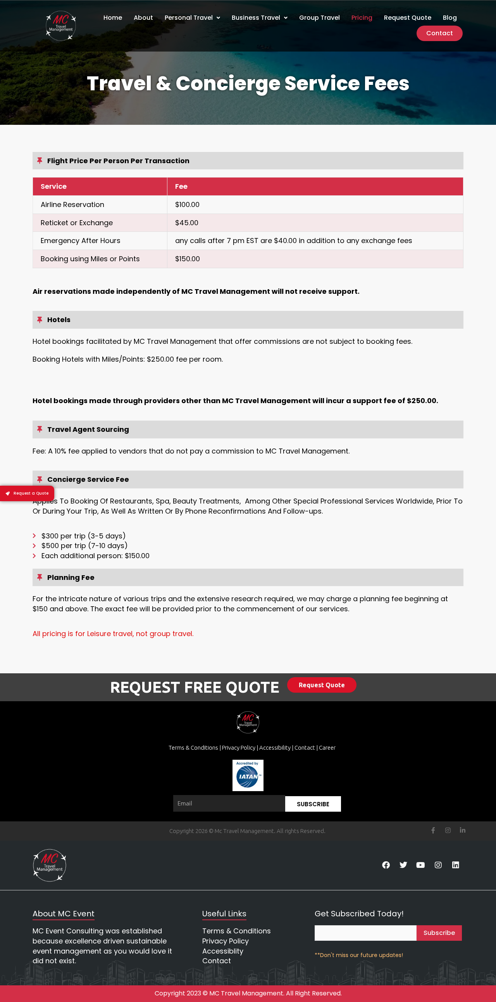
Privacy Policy (238, 747)
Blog (450, 17)
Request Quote (407, 17)
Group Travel (319, 17)
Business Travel (256, 17)
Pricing (361, 17)
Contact (439, 33)
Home (112, 17)
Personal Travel (189, 17)
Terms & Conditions (194, 747)
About (143, 17)
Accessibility (275, 747)
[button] (192, 18)
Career (327, 747)
